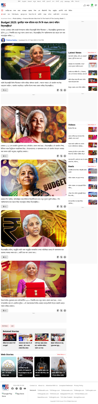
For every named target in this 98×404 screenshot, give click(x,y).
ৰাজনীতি (39, 14)
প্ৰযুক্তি (55, 10)
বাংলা (53, 1)
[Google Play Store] (7, 394)
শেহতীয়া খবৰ (8, 10)
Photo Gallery (17, 18)
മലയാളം (67, 1)
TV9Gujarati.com (43, 394)
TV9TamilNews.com (81, 394)
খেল (39, 10)
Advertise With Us (52, 385)
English (24, 1)
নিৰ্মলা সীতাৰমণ (5, 326)
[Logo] (3, 5)
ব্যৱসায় (30, 10)
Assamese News (6, 18)
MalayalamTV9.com (66, 394)
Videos (71, 124)
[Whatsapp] (91, 5)
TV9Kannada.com (67, 390)
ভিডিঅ (70, 10)
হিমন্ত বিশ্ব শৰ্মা (32, 14)
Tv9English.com (54, 397)
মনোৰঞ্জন (24, 10)
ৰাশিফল (49, 14)
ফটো (66, 10)
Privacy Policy (78, 385)
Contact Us (33, 385)
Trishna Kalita (11, 40)
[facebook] (57, 90)
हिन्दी (19, 1)
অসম (14, 10)
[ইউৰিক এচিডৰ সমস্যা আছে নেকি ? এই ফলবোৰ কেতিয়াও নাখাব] (8, 358)
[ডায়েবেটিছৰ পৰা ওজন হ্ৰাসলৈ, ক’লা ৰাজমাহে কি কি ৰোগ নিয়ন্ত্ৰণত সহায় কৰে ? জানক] (25, 358)
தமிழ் (61, 1)
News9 (30, 1)
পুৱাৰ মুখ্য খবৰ (24, 14)
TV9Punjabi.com (90, 390)
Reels (71, 166)
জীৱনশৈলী (44, 10)
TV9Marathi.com (43, 390)
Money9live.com (79, 397)
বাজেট (4, 14)
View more (60, 354)
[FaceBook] (12, 388)
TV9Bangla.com (79, 390)
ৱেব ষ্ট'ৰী (61, 10)
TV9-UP (77, 1)
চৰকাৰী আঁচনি (56, 14)
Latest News (74, 52)
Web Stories (7, 354)
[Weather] (85, 5)
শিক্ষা (35, 10)
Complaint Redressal (66, 385)
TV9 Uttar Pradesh (66, 397)
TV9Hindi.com (54, 394)
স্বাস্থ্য (44, 14)
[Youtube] (25, 388)
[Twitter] (61, 90)
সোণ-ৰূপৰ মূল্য (64, 14)
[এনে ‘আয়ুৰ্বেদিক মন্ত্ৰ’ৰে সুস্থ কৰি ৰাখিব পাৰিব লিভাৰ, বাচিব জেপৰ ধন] (42, 358)
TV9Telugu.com (55, 390)
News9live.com (43, 397)
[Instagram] (21, 388)
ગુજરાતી (48, 1)
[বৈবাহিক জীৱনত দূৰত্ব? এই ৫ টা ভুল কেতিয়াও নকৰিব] (58, 358)
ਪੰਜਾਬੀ (57, 1)
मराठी (43, 1)
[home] (2, 10)
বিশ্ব (50, 10)
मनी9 (72, 1)
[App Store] (21, 394)
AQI (88, 5)
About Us (41, 385)
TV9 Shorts (15, 14)
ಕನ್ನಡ (34, 1)
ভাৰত (19, 10)
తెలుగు (39, 1)
